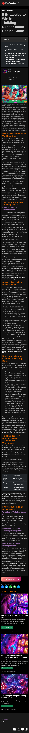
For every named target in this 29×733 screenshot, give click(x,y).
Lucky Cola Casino (7, 495)
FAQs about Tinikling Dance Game (15, 63)
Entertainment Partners (6, 721)
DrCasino (15, 563)
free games (22, 565)
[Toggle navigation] (25, 3)
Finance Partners (5, 724)
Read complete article (7, 627)
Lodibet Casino (17, 493)
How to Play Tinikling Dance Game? (15, 53)
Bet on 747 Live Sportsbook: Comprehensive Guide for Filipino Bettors (14, 657)
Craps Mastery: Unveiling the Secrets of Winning (14, 351)
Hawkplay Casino (18, 535)
